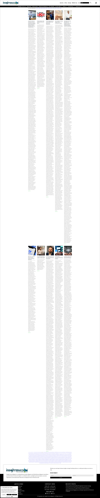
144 (65, 455)
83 (30, 454)
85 (32, 454)
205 (62, 457)
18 (44, 452)
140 (60, 455)
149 (29, 456)
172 (59, 456)
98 (47, 454)
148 (70, 455)
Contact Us (19, 492)
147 (69, 455)
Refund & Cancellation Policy (18, 490)
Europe (69, 2)
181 (29, 457)
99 (48, 454)
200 (55, 457)
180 (70, 456)
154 (35, 456)
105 (56, 454)
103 (53, 454)
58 (45, 453)
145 (66, 455)
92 (40, 454)
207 (65, 457)
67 (55, 453)
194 (46, 457)
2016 (58, 8)
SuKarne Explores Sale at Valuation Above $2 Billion (40, 22)
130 (46, 455)
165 (50, 456)
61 (48, 453)
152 (33, 456)
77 (66, 453)
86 (33, 454)
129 (45, 455)
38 (66, 452)
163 (47, 456)
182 (30, 457)
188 (38, 457)
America (62, 2)
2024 (39, 8)
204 (60, 457)
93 (41, 454)
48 (34, 453)
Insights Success (22, 6)
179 (69, 456)
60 (47, 453)
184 (33, 457)
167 (53, 456)
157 (39, 456)
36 (64, 452)
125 (39, 455)
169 (55, 456)
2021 (46, 8)
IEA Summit (51, 6)
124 (38, 455)
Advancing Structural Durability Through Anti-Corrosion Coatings (78, 485)
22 (48, 452)
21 (47, 452)
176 (65, 456)
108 (60, 454)
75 (64, 453)
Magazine (29, 6)
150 (30, 456)
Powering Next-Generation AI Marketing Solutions (59, 257)
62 (49, 453)
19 (45, 452)
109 (61, 454)
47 (33, 453)
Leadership (58, 6)
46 (32, 453)
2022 (44, 8)
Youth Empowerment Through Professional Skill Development (77, 487)
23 (49, 452)
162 (46, 456)
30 (57, 452)
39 (67, 452)
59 (46, 453)
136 (54, 455)
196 (49, 457)
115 (69, 454)
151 (31, 456)
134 (51, 455)
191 (42, 457)
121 (34, 455)
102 (52, 454)
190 (41, 457)
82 (29, 454)
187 (37, 457)
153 (34, 456)
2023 (42, 8)
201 (56, 457)
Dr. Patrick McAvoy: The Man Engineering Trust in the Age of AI (50, 257)
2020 (49, 8)
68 (56, 453)
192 (44, 457)
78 (67, 453)
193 (45, 457)
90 (38, 454)
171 (58, 456)
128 (43, 455)
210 (69, 457)
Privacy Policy (19, 489)
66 (54, 453)
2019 (51, 8)
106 (57, 454)
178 (68, 456)
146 (68, 455)
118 (30, 455)
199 (53, 457)
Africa (65, 2)
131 (47, 455)
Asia (79, 2)
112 (65, 454)
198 (52, 457)
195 (48, 457)
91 (39, 454)
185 (34, 457)
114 (68, 454)
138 (57, 455)
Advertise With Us (18, 493)
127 (42, 455)
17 (43, 452)
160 (43, 456)
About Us (19, 487)
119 (31, 455)
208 (66, 457)
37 (65, 452)
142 (62, 455)
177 (66, 456)
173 (61, 456)
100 (49, 454)
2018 (53, 8)
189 (40, 457)
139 (58, 455)
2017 (56, 8)
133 (50, 455)
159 (42, 456)
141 (61, 455)
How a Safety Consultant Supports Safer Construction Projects (59, 22)
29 (56, 452)
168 (54, 456)
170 (57, 456)
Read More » (38, 88)
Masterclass (35, 6)
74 (63, 453)
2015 (60, 8)
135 (53, 455)
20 (46, 452)
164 (49, 456)
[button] (90, 3)
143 (64, 455)
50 (36, 453)
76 (65, 453)
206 (63, 457)
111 (64, 454)
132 (49, 455)
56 (43, 453)
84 (31, 454)
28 (55, 452)
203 (59, 457)
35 (63, 452)
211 (70, 457)
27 (54, 452)
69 (57, 453)
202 (57, 457)
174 (62, 456)
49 (35, 453)
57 (44, 453)
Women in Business (43, 6)
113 (66, 454)
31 (58, 452)
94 (42, 454)
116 (70, 454)
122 (35, 455)
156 (38, 456)
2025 (37, 8)
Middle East (74, 2)
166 (51, 456)
